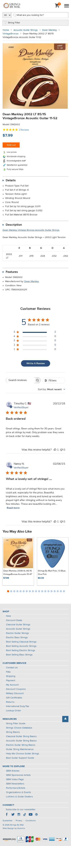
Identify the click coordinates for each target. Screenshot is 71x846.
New (8, 616)
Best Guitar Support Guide (20, 758)
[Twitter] (13, 815)
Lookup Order (13, 710)
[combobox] (51, 389)
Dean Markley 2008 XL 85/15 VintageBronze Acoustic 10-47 (17, 572)
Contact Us (12, 667)
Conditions (31, 821)
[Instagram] (18, 815)
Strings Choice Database (19, 728)
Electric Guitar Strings (17, 633)
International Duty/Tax (17, 706)
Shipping (10, 676)
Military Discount (15, 693)
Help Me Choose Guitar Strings (22, 753)
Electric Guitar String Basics (20, 745)
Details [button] (11, 180)
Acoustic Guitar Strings (25, 30)
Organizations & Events (18, 792)
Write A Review (35, 363)
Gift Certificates (14, 698)
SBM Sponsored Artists (18, 775)
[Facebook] (7, 815)
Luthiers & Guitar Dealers (19, 796)
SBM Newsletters (15, 784)
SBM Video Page (15, 779)
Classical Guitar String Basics (21, 736)
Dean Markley (49, 30)
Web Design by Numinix (14, 828)
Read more (13, 508)
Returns (10, 702)
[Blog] (36, 815)
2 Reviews (24, 129)
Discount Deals (14, 620)
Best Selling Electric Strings (20, 650)
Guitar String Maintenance (20, 749)
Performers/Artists (15, 788)
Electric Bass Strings (17, 637)
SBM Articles (12, 771)
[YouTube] (30, 815)
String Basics (13, 732)
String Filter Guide (15, 723)
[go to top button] (65, 719)
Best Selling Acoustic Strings (21, 646)
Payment (10, 680)
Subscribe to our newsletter (21, 809)
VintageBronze (10, 34)
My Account (12, 685)
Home (6, 30)
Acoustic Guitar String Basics (21, 741)
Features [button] (12, 272)
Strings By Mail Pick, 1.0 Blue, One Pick (52, 572)
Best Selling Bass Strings (19, 655)
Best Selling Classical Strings (21, 642)
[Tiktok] (24, 815)
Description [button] (14, 224)
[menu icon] (66, 6)
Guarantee (7, 821)
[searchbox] (20, 380)
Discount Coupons (16, 689)
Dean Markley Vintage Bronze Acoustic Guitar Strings (31, 230)
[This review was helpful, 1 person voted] (55, 450)
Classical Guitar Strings (18, 624)
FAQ (8, 672)
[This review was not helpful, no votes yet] (61, 450)
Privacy (19, 821)
